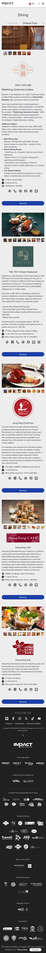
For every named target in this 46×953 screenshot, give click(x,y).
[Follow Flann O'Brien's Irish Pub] (18, 847)
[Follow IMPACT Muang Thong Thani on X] (26, 718)
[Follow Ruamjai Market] (39, 804)
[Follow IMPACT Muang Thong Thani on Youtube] (39, 718)
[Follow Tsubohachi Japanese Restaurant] (7, 837)
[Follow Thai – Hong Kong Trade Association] (40, 929)
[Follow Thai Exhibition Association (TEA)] (16, 929)
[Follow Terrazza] (25, 831)
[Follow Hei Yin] (13, 823)
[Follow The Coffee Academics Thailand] (28, 781)
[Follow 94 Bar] (6, 884)
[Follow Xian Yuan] (6, 823)
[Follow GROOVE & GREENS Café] (23, 884)
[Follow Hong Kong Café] (30, 823)
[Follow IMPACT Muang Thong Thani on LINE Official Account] (6, 718)
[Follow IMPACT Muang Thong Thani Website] (23, 745)
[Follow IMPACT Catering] (17, 763)
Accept (35, 950)
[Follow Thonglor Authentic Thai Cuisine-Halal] (34, 831)
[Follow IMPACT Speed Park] (38, 799)
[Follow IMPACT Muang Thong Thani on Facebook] (13, 718)
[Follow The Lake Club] (6, 799)
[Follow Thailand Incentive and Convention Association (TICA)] (24, 929)
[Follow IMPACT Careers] (40, 764)
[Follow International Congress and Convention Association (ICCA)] (32, 929)
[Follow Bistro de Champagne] (13, 831)
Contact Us (9, 723)
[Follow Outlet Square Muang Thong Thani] (22, 804)
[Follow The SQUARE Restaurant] (23, 892)
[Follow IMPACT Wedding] (29, 763)
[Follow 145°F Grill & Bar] (13, 884)
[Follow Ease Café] (35, 847)
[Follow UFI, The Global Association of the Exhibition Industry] (36, 938)
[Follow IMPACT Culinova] (16, 781)
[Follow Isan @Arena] (38, 837)
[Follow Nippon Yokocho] (18, 838)
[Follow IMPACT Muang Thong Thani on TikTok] (32, 718)
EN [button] (33, 3)
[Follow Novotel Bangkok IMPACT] (19, 866)
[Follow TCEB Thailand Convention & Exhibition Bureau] (23, 909)
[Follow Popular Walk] (31, 804)
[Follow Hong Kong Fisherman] (20, 823)
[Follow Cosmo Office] (14, 804)
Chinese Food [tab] (30, 23)
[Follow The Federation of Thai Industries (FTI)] (23, 938)
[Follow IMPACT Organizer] (6, 763)
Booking (23, 203)
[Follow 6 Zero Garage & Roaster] (26, 847)
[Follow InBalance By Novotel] (36, 884)
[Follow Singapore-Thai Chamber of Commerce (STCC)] (7, 928)
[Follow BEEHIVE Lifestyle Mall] (26, 799)
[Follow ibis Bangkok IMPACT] (29, 866)
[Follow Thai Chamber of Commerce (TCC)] (6, 938)
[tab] (5, 53)
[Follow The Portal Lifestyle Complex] (16, 799)
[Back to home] (8, 3)
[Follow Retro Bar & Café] (9, 847)
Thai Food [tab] (12, 23)
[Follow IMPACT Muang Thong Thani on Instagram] (19, 718)
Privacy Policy (19, 723)
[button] (39, 3)
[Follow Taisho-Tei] (26, 838)
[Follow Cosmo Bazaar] (6, 804)
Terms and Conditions (34, 723)
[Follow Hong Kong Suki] (40, 823)
